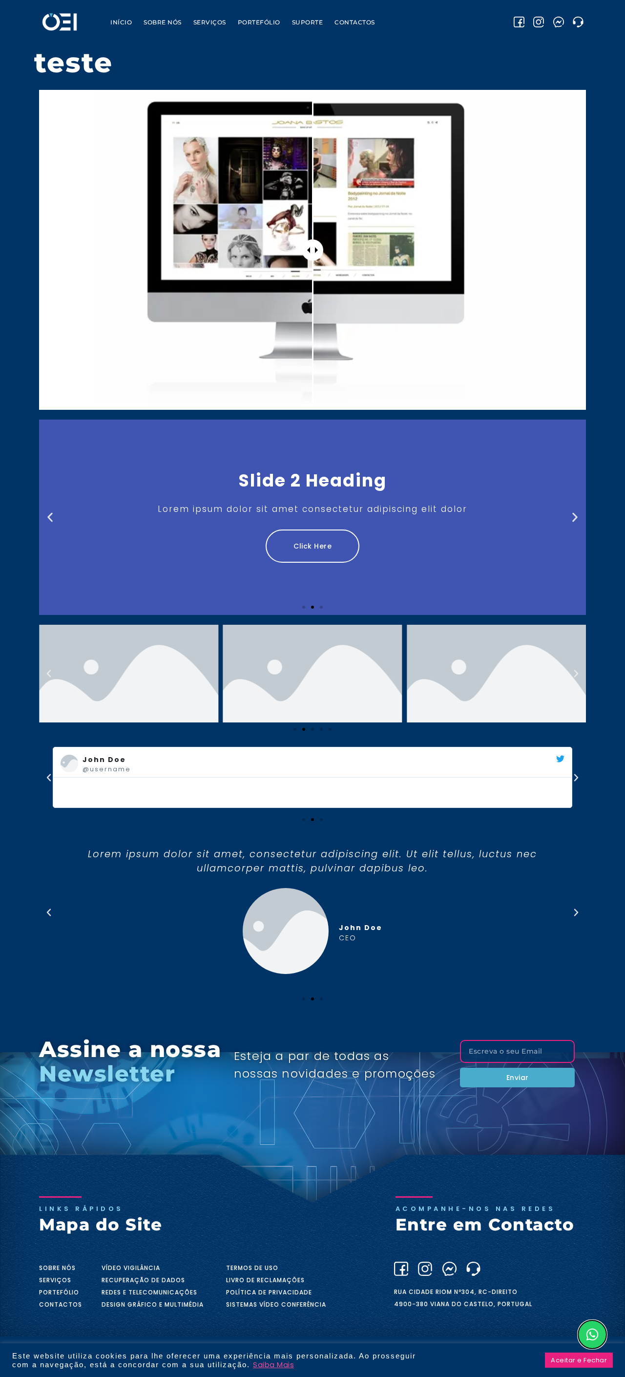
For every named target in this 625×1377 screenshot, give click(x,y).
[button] (50, 517)
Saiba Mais (273, 1364)
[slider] (312, 250)
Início (121, 22)
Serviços (209, 22)
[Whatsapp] (592, 1334)
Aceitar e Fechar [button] (579, 1360)
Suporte (307, 22)
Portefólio (259, 22)
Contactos (354, 22)
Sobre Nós (163, 22)
